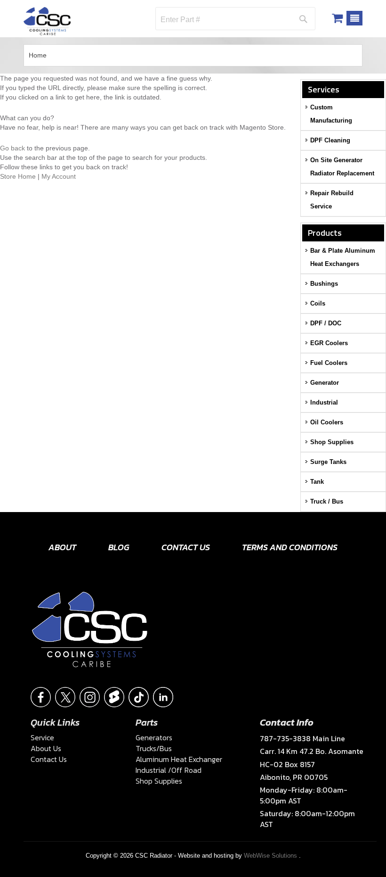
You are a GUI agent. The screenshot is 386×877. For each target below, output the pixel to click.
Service (42, 737)
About (62, 547)
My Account (58, 176)
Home (38, 55)
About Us (46, 748)
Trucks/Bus (154, 748)
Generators (154, 737)
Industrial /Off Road (168, 770)
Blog (118, 547)
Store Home (18, 176)
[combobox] (215, 19)
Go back (12, 148)
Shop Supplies (159, 780)
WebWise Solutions (271, 855)
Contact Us (185, 547)
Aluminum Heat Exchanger (179, 759)
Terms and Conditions (290, 547)
